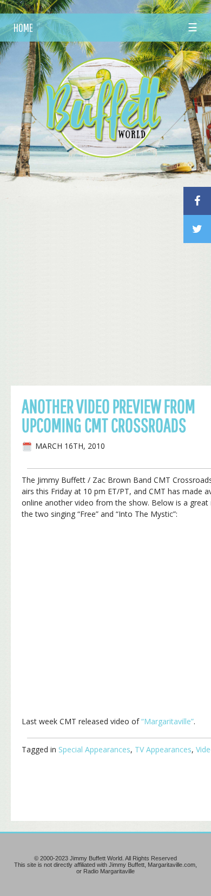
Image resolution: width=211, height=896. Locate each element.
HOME (23, 27)
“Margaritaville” (167, 721)
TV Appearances (163, 749)
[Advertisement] (105, 275)
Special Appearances (94, 749)
